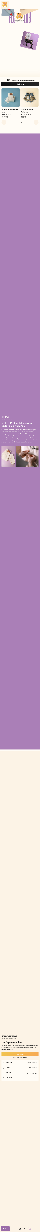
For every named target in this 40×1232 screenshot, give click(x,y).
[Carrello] (29, 1229)
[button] (3, 122)
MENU (5, 1229)
